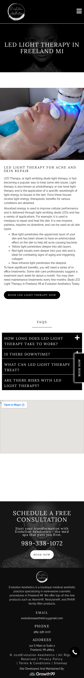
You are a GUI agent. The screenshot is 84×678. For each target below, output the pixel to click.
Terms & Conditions (35, 663)
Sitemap (60, 663)
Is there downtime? (27, 354)
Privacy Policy (51, 659)
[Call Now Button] (74, 652)
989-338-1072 (42, 543)
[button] (42, 340)
